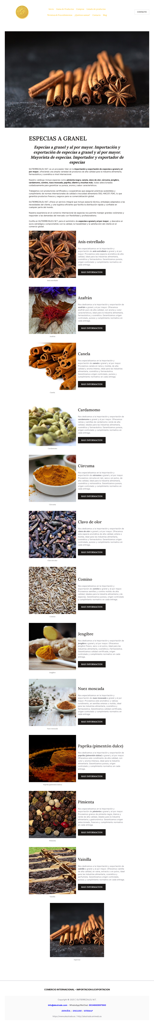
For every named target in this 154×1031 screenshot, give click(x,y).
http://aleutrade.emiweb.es (89, 1016)
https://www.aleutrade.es (64, 1016)
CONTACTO (142, 12)
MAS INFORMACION (92, 272)
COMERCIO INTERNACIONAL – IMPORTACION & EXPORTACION (77, 989)
